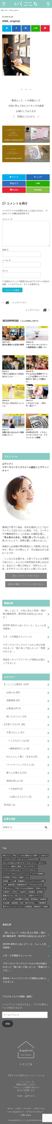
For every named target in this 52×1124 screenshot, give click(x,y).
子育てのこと (14, 732)
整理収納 (34, 899)
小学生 (14, 892)
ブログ (18, 1108)
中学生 (14, 877)
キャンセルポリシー (16, 1112)
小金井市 (22, 892)
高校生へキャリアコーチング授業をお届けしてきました (24, 661)
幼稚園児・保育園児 (35, 892)
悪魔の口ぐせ (8, 896)
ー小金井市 (14, 788)
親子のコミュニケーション (13, 907)
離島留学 (37, 907)
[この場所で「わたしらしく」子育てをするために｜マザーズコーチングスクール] (26, 134)
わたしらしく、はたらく (36, 863)
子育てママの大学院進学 (24, 888)
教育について (8, 899)
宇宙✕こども (41, 888)
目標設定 (43, 899)
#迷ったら (7, 855)
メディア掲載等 (38, 874)
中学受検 (6, 877)
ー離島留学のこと (17, 748)
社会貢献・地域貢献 (10, 903)
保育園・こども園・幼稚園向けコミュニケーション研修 (24, 881)
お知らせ (12, 692)
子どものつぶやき (36, 885)
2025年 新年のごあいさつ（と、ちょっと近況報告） (24, 627)
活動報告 (12, 700)
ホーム (10, 1108)
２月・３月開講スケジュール (17, 636)
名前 (5, 250)
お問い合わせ (26, 1115)
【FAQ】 (9, 805)
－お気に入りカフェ (18, 796)
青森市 (45, 907)
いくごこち (26, 3)
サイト (5, 271)
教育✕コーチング (35, 896)
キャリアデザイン (30, 866)
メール (6, 260)
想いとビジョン (15, 716)
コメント (7, 219)
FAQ (14, 855)
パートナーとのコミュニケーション (16, 874)
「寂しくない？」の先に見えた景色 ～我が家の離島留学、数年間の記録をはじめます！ (24, 613)
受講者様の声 (22, 885)
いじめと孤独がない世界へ (28, 855)
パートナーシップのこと (19, 764)
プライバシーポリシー (35, 1112)
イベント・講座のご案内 (12, 866)
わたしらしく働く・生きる (20, 756)
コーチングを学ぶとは (11, 870)
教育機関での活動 (22, 899)
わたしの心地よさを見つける (14, 863)
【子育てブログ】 (14, 724)
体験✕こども (24, 877)
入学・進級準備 (9, 885)
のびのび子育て (33, 859)
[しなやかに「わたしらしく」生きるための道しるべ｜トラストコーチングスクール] (26, 154)
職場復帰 (42, 903)
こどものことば (9, 859)
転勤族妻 (28, 907)
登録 (7, 1023)
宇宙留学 (6, 892)
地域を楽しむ (13, 780)
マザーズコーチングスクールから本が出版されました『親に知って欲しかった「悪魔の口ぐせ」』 (24, 648)
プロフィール (39, 1108)
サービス (27, 1108)
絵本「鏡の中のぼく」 (28, 903)
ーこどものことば (17, 740)
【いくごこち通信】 (16, 684)
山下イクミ (30, 1096)
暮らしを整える (15, 772)
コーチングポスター (29, 870)
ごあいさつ (21, 859)
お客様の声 (12, 708)
